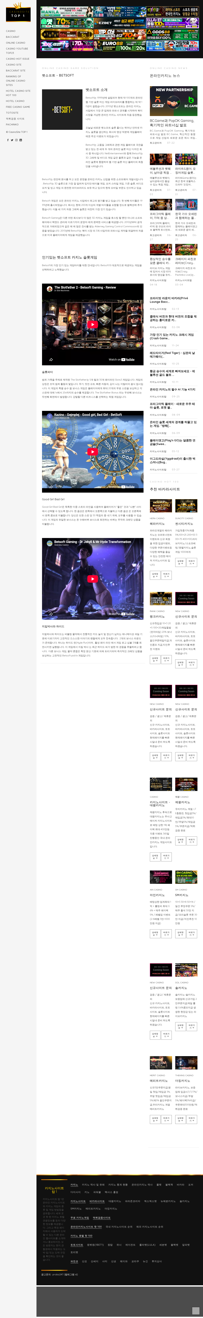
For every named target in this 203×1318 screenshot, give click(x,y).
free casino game (18, 106)
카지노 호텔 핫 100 (81, 1235)
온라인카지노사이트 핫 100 (86, 1226)
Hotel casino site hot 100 (18, 93)
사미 (104, 1261)
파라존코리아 (132, 1201)
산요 (84, 1261)
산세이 (94, 1261)
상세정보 (155, 575)
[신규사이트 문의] (186, 598)
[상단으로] (196, 1311)
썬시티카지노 (184, 523)
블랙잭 (169, 1184)
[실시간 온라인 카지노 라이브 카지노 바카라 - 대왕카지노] (161, 784)
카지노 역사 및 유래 (93, 1184)
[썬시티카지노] (186, 506)
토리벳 (74, 1252)
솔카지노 (181, 988)
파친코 (74, 1261)
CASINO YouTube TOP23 (17, 50)
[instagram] (16, 140)
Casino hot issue (17, 58)
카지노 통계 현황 (118, 1184)
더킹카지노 (182, 1080)
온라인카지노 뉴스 (165, 75)
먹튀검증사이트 (102, 1217)
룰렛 (159, 1184)
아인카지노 (157, 895)
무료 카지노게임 (80, 1217)
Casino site (14, 64)
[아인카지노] (161, 877)
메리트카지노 (159, 1080)
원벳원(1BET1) (95, 1244)
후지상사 (157, 1261)
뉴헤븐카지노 (168, 1201)
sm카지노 (182, 895)
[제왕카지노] (186, 784)
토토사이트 (77, 1244)
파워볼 (97, 1192)
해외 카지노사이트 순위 (149, 1226)
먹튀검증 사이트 (15, 118)
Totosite (12, 112)
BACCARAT (13, 36)
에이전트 (130, 1244)
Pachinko (12, 124)
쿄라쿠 (135, 1261)
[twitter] (12, 140)
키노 (87, 1192)
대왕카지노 (115, 1201)
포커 (190, 1184)
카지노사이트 (78, 1201)
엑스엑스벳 (150, 1201)
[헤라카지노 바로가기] (161, 506)
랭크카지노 (157, 616)
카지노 (74, 1184)
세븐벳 (163, 1244)
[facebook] (8, 140)
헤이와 (124, 1261)
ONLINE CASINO (15, 42)
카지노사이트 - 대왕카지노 (160, 803)
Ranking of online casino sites (15, 80)
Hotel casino (15, 101)
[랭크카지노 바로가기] (161, 598)
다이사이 (76, 1192)
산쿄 (113, 1261)
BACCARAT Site (16, 70)
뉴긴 (145, 1261)
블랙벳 (174, 1244)
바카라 (180, 1184)
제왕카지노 (182, 802)
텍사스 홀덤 (111, 1192)
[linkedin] (21, 140)
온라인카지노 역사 (142, 1184)
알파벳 (186, 1244)
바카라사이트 (97, 1201)
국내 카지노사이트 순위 (119, 1226)
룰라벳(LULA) (147, 1244)
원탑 (110, 1244)
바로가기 (166, 575)
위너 (119, 1244)
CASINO (11, 31)
